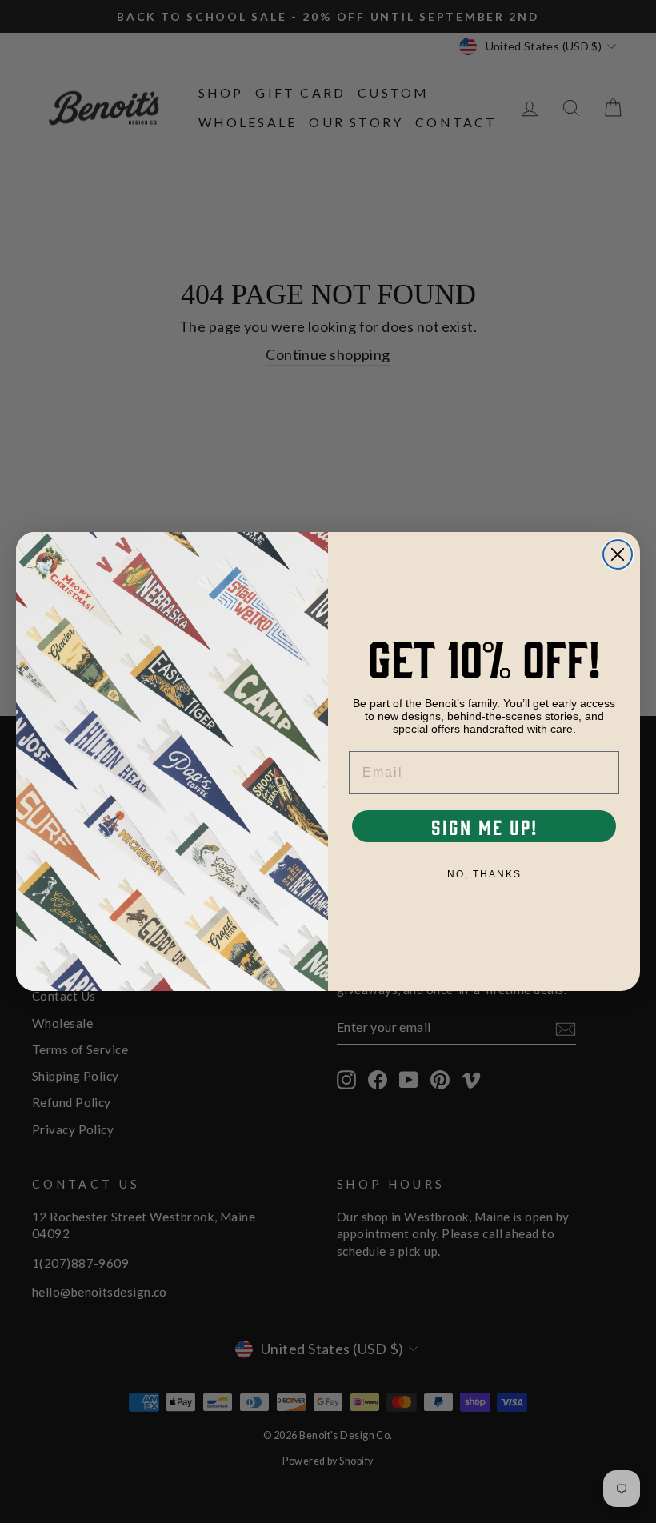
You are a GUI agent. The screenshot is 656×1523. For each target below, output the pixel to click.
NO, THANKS (484, 874)
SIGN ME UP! (484, 826)
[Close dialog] (617, 554)
